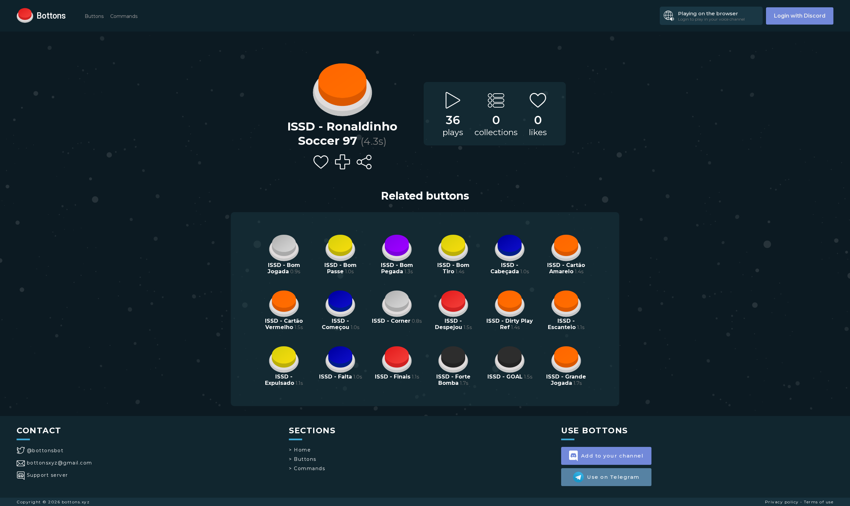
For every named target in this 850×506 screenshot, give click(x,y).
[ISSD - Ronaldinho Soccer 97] (342, 88)
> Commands (307, 468)
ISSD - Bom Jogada (284, 268)
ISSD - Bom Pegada (397, 268)
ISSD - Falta (335, 377)
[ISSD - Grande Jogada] (566, 359)
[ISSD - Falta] (340, 359)
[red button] (25, 15)
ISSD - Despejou (448, 324)
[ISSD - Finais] (397, 359)
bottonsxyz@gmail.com (59, 463)
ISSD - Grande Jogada (566, 380)
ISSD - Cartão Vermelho (284, 324)
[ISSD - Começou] (340, 303)
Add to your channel (612, 456)
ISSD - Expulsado (279, 380)
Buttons (94, 16)
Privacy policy (782, 501)
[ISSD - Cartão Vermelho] (284, 303)
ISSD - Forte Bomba (453, 380)
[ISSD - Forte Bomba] (453, 359)
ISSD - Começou (335, 324)
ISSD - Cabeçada (504, 268)
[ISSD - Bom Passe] (340, 247)
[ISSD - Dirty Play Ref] (510, 303)
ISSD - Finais (392, 377)
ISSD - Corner (391, 321)
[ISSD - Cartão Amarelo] (566, 247)
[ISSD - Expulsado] (284, 359)
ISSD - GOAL (505, 377)
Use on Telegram (613, 477)
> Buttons (302, 459)
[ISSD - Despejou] (453, 303)
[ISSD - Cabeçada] (510, 247)
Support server (47, 475)
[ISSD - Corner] (397, 303)
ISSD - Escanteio (562, 324)
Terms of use (818, 501)
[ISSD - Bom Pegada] (397, 247)
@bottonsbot (45, 451)
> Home (300, 450)
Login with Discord (799, 16)
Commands (123, 16)
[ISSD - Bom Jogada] (284, 247)
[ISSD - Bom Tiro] (453, 247)
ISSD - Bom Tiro (453, 268)
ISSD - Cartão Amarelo (566, 268)
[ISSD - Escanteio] (566, 303)
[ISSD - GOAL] (510, 359)
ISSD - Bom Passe (340, 268)
